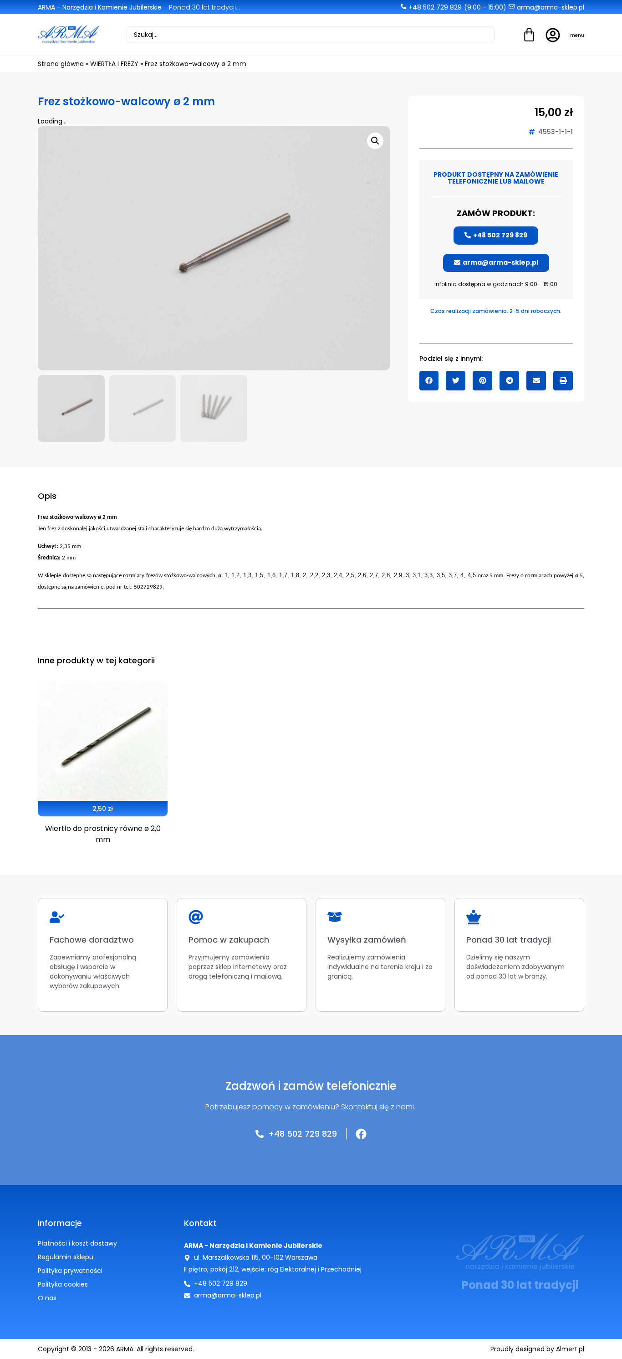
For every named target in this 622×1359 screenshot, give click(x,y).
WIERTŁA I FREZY (114, 63)
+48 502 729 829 (435, 7)
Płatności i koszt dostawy (77, 1243)
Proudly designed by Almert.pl (537, 1349)
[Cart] (529, 35)
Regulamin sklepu (65, 1257)
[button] (429, 380)
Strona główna (61, 63)
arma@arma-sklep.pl (550, 7)
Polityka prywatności (70, 1270)
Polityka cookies (63, 1284)
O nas (47, 1298)
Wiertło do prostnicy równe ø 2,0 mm (103, 834)
